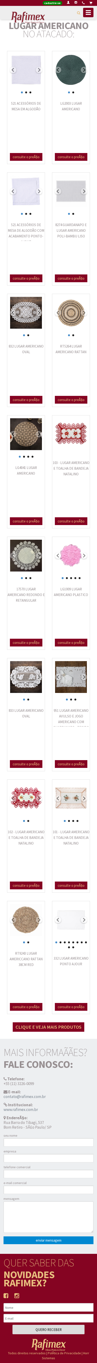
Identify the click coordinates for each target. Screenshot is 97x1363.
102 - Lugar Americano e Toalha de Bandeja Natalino (26, 837)
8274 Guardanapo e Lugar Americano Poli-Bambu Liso (71, 230)
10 (73, 947)
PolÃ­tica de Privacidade (64, 1353)
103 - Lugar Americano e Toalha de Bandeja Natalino (71, 468)
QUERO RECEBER (49, 1329)
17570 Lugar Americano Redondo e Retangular (26, 595)
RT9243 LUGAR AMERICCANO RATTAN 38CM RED (26, 959)
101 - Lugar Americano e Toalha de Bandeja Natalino (71, 837)
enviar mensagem (48, 1240)
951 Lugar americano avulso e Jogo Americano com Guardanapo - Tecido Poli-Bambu (71, 721)
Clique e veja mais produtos (48, 1027)
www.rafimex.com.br (21, 1109)
